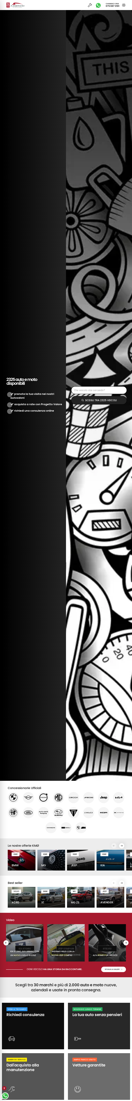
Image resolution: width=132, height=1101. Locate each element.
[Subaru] (58, 812)
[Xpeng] (118, 812)
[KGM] (103, 812)
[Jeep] (103, 797)
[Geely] (66, 827)
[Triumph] (73, 812)
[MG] (58, 797)
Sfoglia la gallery (112, 969)
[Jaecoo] (88, 797)
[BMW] (13, 797)
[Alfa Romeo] (13, 812)
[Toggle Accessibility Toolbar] (4, 1088)
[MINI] (28, 797)
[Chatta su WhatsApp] (5, 1095)
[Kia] (118, 797)
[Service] (89, 5)
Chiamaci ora (112, 5)
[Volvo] (43, 797)
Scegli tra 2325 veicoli (101, 400)
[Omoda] (73, 797)
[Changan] (51, 827)
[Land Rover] (28, 812)
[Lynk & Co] (88, 812)
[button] (121, 845)
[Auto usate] (43, 812)
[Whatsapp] (99, 5)
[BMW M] (81, 827)
